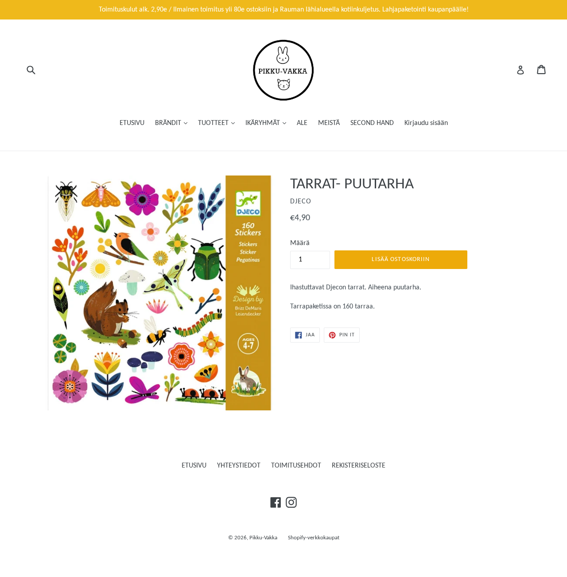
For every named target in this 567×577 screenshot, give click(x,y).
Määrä (300, 243)
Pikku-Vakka (263, 538)
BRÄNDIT (169, 123)
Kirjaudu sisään (426, 123)
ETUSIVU (132, 123)
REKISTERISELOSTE (358, 465)
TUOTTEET (214, 123)
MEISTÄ (329, 123)
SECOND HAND (372, 123)
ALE (302, 123)
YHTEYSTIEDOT (238, 465)
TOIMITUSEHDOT (296, 465)
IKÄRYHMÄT (263, 123)
